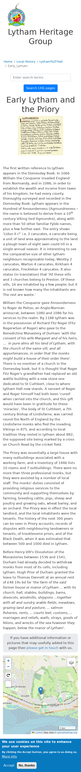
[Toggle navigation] (8, 52)
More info (9, 756)
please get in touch (42, 648)
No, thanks (27, 765)
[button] (40, 691)
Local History (26, 61)
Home (8, 61)
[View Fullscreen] (8, 684)
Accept (9, 765)
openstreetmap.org (67, 732)
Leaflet (38, 732)
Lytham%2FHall (51, 61)
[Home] (14, 14)
